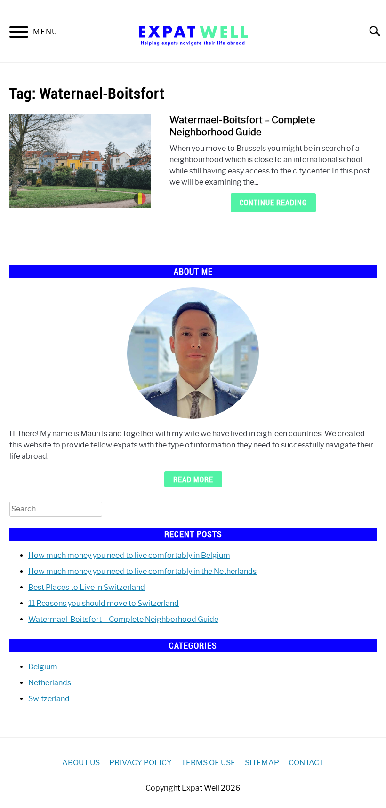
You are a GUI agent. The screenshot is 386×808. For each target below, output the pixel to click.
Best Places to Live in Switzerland (86, 587)
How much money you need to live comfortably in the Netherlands (142, 571)
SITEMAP (262, 762)
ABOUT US (81, 762)
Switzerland (49, 698)
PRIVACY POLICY (140, 762)
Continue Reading (273, 202)
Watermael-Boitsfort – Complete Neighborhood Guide (123, 619)
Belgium (42, 666)
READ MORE (193, 479)
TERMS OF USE (208, 762)
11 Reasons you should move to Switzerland (103, 603)
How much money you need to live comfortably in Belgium (129, 555)
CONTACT (306, 762)
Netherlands (49, 682)
